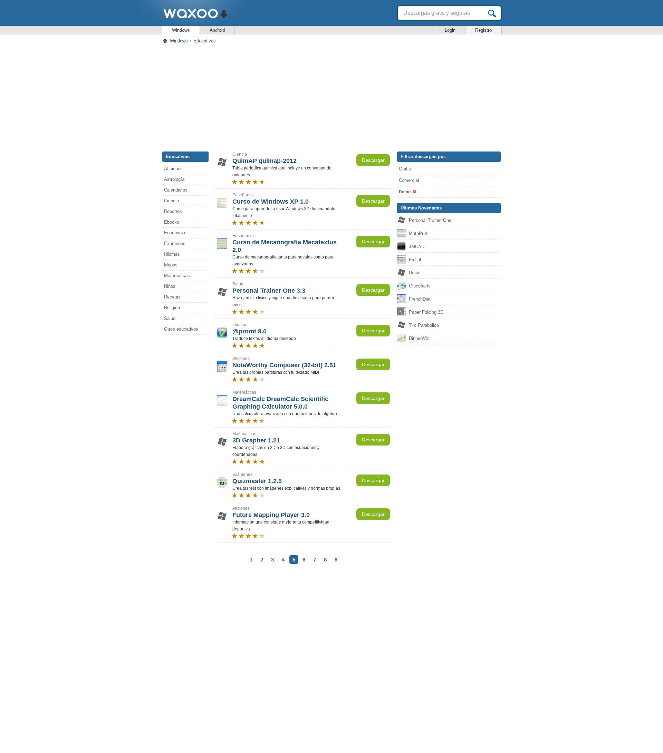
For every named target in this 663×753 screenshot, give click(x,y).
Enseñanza (175, 232)
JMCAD (416, 246)
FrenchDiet (420, 299)
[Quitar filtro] (414, 191)
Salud (169, 318)
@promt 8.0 (249, 331)
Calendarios (176, 190)
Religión (172, 307)
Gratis (405, 169)
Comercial (409, 180)
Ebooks (171, 222)
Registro (483, 30)
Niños (169, 286)
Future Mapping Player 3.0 (271, 514)
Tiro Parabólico (424, 325)
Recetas (172, 297)
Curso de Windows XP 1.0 (270, 201)
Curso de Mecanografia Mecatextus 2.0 (284, 246)
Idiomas (172, 254)
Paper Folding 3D (426, 312)
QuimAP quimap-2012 (264, 160)
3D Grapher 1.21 (256, 440)
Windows (181, 30)
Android (217, 30)
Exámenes (174, 243)
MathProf (418, 233)
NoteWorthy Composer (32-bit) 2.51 (284, 365)
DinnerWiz (419, 338)
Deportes (173, 211)
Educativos (178, 156)
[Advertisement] (331, 96)
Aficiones (173, 168)
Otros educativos (181, 329)
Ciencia (171, 200)
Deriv (414, 272)
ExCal (415, 259)
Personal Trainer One (430, 220)
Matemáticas (177, 275)
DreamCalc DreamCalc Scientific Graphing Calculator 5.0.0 (280, 402)
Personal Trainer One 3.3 (268, 290)
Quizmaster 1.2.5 (257, 481)
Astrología (174, 179)
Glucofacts (420, 286)
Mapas (170, 264)
